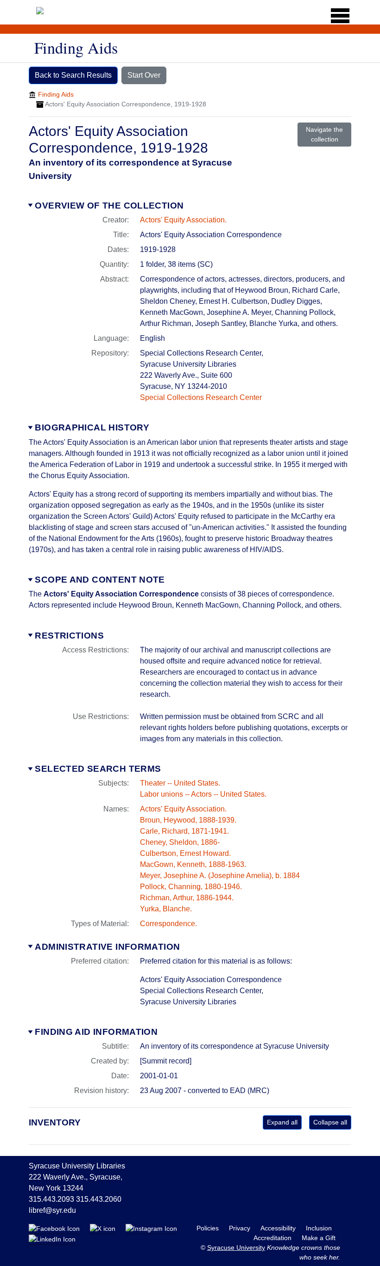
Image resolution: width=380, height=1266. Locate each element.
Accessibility (279, 1228)
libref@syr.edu (52, 1210)
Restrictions (69, 635)
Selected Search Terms (98, 769)
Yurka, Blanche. (166, 909)
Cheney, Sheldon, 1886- (180, 842)
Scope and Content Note (100, 579)
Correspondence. (168, 924)
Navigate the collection (324, 134)
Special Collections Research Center (201, 397)
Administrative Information (107, 947)
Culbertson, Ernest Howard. (185, 853)
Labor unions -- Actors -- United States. (203, 794)
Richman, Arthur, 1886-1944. (187, 898)
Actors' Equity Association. (183, 220)
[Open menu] (337, 15)
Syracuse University (236, 1247)
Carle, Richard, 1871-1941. (184, 831)
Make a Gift (319, 1237)
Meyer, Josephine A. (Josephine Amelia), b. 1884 (220, 875)
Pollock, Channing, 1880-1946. (191, 887)
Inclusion (319, 1228)
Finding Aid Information (96, 1032)
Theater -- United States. (180, 783)
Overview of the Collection (109, 205)
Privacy (240, 1228)
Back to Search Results (73, 75)
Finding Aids (56, 94)
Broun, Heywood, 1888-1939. (188, 820)
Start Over (143, 75)
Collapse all (330, 1122)
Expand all (282, 1122)
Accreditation (273, 1237)
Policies (208, 1228)
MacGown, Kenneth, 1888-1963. (193, 864)
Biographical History (92, 427)
